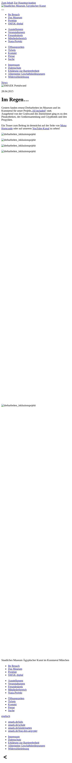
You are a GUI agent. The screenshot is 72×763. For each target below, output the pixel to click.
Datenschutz (14, 67)
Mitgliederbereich (17, 38)
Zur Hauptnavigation (25, 2)
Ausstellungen (15, 29)
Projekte (12, 20)
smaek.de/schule (16, 724)
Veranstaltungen (16, 32)
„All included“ (38, 110)
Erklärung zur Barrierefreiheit (23, 70)
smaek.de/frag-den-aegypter (22, 730)
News (4, 82)
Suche (11, 59)
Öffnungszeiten (16, 47)
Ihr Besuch (14, 14)
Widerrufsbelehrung (18, 76)
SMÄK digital (15, 23)
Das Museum (15, 17)
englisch (5, 716)
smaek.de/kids (15, 721)
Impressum (14, 64)
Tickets (12, 50)
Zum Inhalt (7, 2)
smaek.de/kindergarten (20, 727)
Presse (11, 56)
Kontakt (12, 53)
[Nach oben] (5, 760)
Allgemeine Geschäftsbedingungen (26, 73)
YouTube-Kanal (40, 128)
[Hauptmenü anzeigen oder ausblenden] (2, 9)
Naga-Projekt (15, 41)
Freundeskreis (15, 35)
